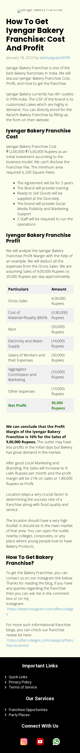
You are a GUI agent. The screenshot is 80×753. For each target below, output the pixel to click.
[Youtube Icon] (40, 742)
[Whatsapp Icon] (56, 742)
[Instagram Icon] (24, 742)
